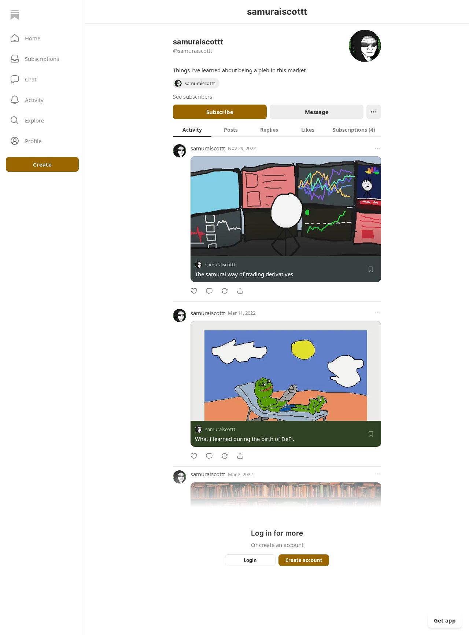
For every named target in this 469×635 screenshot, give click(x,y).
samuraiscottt (208, 148)
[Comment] (209, 291)
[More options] (377, 148)
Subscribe (219, 112)
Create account (303, 560)
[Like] (194, 291)
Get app (445, 620)
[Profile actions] (373, 112)
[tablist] (277, 129)
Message (317, 112)
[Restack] (224, 291)
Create (42, 164)
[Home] (14, 14)
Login (250, 560)
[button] (42, 38)
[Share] (240, 291)
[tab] (192, 129)
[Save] (371, 269)
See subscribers (192, 96)
